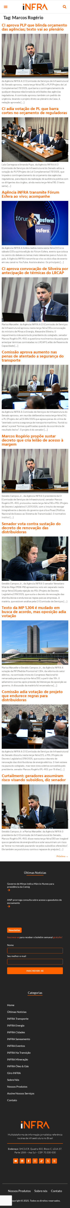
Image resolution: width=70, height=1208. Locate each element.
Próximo (62, 856)
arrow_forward (9, 890)
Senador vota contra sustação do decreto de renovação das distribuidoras (31, 528)
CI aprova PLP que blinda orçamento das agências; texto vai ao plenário (34, 27)
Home (10, 1005)
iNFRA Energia (15, 1025)
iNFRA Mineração (17, 1059)
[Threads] (54, 1161)
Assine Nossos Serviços (20, 1093)
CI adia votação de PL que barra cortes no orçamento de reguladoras (34, 110)
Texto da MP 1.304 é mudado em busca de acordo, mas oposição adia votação (34, 611)
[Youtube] (15, 1161)
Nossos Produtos (17, 1086)
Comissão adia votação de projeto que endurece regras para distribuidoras (32, 695)
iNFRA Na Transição (19, 1052)
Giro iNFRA (14, 1073)
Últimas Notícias (17, 1011)
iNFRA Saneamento (18, 1039)
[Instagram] (35, 1161)
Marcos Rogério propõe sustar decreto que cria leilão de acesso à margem (32, 440)
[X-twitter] (47, 1161)
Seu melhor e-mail (16, 956)
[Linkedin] (22, 1161)
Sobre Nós (13, 1079)
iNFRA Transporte (17, 1018)
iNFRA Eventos (16, 1045)
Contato (12, 1100)
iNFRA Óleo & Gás (18, 1066)
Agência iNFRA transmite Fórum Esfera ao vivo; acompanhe (30, 194)
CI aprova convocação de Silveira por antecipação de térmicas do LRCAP (35, 270)
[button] (5, 7)
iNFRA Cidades (16, 1032)
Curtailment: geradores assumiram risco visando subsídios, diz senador (34, 778)
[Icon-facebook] (28, 1161)
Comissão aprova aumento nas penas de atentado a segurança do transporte (33, 356)
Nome (10, 945)
